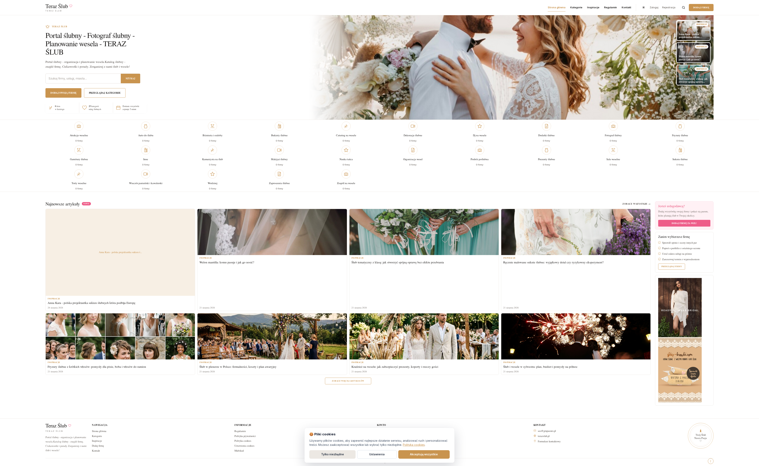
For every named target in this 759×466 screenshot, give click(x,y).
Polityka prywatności (245, 436)
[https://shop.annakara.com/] (680, 307)
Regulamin (610, 7)
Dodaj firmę (701, 7)
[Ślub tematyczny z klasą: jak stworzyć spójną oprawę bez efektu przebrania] (424, 232)
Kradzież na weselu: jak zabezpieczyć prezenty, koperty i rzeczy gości (394, 367)
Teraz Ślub (56, 425)
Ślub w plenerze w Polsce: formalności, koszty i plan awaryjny (238, 367)
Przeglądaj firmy (671, 266)
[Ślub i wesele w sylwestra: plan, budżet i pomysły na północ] (575, 336)
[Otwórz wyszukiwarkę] (683, 7)
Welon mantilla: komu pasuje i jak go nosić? (226, 262)
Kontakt (626, 7)
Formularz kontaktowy (549, 441)
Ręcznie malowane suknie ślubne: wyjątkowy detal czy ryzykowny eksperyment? (553, 262)
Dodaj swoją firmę (63, 93)
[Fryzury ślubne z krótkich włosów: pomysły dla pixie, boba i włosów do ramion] (120, 336)
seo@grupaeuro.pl (547, 431)
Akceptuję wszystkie (424, 454)
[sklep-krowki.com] (680, 369)
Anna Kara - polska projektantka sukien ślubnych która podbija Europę (91, 303)
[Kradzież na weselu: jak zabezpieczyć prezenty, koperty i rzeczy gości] (424, 336)
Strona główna (556, 7)
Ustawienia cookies (244, 445)
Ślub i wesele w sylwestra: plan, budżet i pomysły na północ (540, 367)
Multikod (239, 450)
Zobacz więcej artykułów (348, 380)
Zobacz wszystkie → (636, 204)
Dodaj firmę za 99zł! (684, 223)
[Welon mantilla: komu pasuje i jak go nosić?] (272, 232)
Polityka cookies (242, 440)
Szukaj (130, 78)
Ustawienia (377, 454)
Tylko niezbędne (332, 454)
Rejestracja (668, 7)
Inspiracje (593, 7)
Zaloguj (654, 7)
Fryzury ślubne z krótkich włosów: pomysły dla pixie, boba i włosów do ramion (97, 367)
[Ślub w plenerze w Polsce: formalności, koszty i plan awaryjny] (272, 336)
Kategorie (576, 7)
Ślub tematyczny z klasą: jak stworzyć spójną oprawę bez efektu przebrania (397, 262)
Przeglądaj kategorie (105, 93)
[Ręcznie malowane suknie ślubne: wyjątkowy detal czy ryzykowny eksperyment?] (575, 232)
